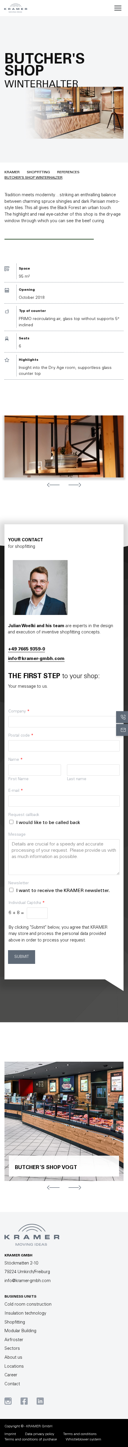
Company (18, 711)
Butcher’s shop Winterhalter (33, 178)
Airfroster (13, 1340)
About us (13, 1358)
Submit (21, 957)
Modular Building (20, 1331)
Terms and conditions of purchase (30, 1439)
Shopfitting (38, 172)
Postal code (20, 736)
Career (10, 1375)
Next (74, 485)
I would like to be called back (48, 822)
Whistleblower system (83, 1439)
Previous (53, 485)
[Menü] (118, 8)
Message (17, 835)
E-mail (15, 791)
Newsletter (18, 883)
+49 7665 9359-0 (26, 649)
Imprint (10, 1434)
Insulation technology (25, 1314)
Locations (14, 1367)
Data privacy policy (39, 1434)
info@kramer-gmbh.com (36, 658)
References (68, 172)
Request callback (23, 815)
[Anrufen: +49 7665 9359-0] (122, 717)
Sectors (12, 1349)
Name (15, 760)
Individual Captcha (27, 903)
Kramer (12, 172)
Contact (12, 1384)
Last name (76, 779)
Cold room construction (27, 1305)
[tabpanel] (64, 446)
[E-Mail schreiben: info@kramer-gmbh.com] (122, 730)
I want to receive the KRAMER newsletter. (63, 890)
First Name (18, 779)
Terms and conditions (80, 1434)
